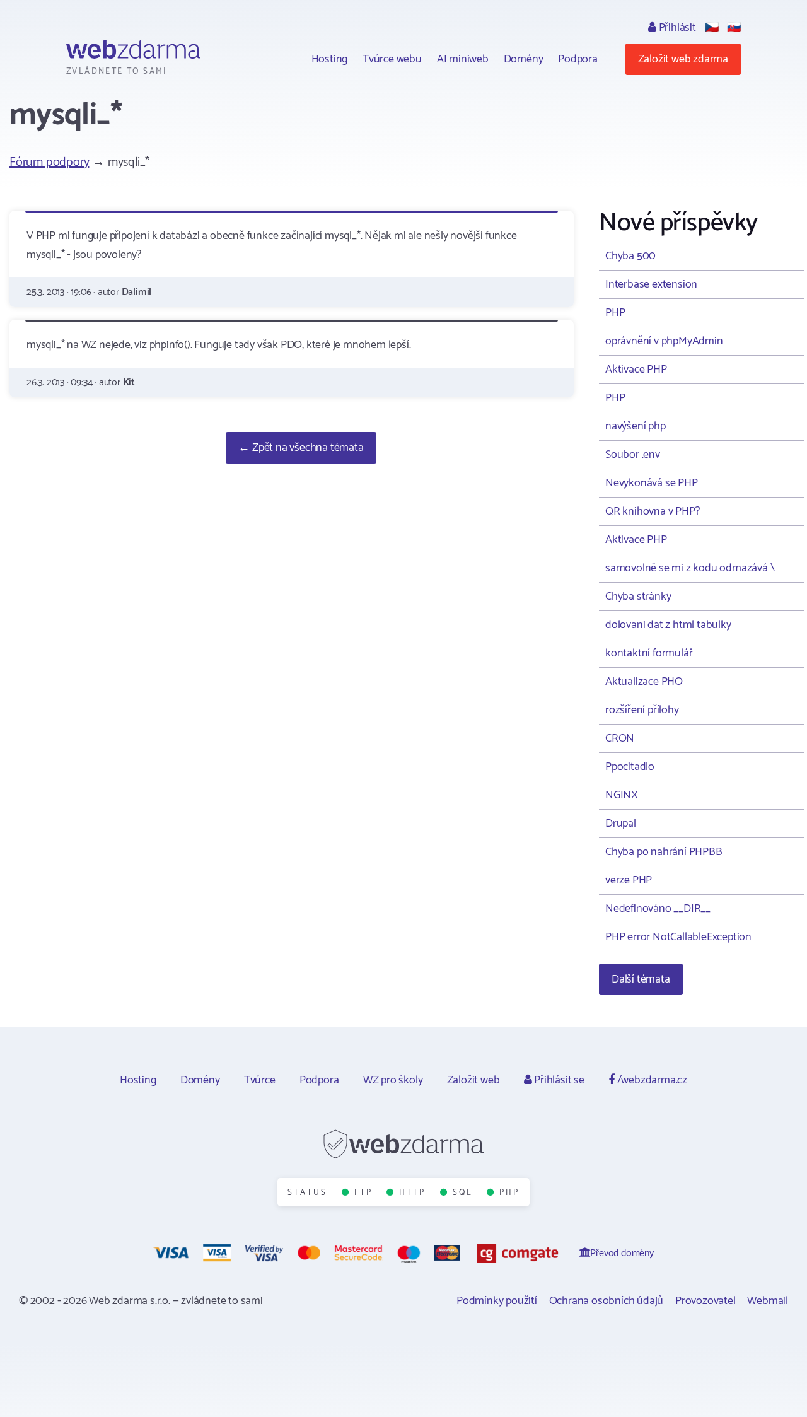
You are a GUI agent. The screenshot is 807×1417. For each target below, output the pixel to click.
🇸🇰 (734, 27)
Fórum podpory (49, 162)
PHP (615, 312)
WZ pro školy (393, 1080)
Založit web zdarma (683, 59)
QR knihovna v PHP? (652, 511)
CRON (619, 738)
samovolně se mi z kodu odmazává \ (689, 568)
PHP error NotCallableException (678, 937)
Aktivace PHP (636, 369)
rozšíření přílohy (642, 710)
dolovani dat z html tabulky (668, 624)
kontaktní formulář (648, 653)
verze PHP (628, 880)
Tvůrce (260, 1080)
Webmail (767, 1301)
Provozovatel (705, 1301)
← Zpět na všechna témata (300, 447)
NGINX (621, 795)
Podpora (578, 59)
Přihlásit (676, 27)
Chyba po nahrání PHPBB (664, 852)
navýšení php (635, 426)
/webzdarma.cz (651, 1080)
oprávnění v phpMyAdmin (664, 341)
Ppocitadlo (629, 766)
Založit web (473, 1080)
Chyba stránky (638, 596)
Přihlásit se (557, 1080)
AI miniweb (463, 59)
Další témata (641, 979)
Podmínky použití (496, 1301)
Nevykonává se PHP (651, 483)
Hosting (329, 59)
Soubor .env (632, 454)
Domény (523, 59)
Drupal (620, 823)
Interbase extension (651, 284)
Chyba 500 (630, 256)
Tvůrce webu (392, 59)
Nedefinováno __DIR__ (658, 908)
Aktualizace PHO (644, 681)
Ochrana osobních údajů (606, 1301)
